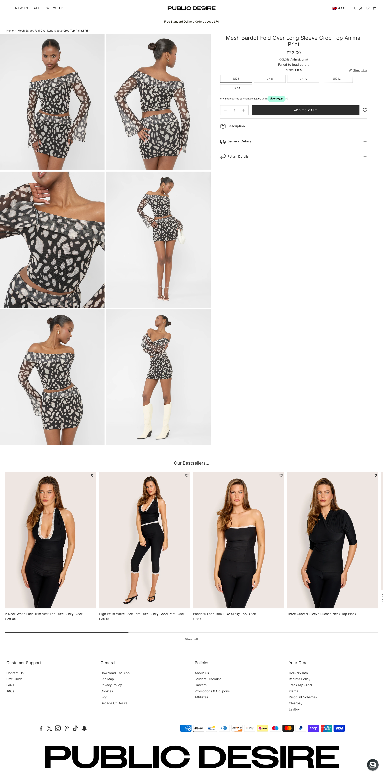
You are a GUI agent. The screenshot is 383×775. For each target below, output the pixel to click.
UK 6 (236, 78)
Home (10, 30)
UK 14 (236, 88)
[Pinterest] (66, 728)
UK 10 (303, 78)
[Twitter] (49, 728)
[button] (8, 8)
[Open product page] (50, 540)
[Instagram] (58, 728)
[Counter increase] (243, 110)
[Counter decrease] (225, 110)
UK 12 (337, 78)
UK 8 (270, 78)
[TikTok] (75, 728)
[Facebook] (41, 728)
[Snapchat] (84, 728)
